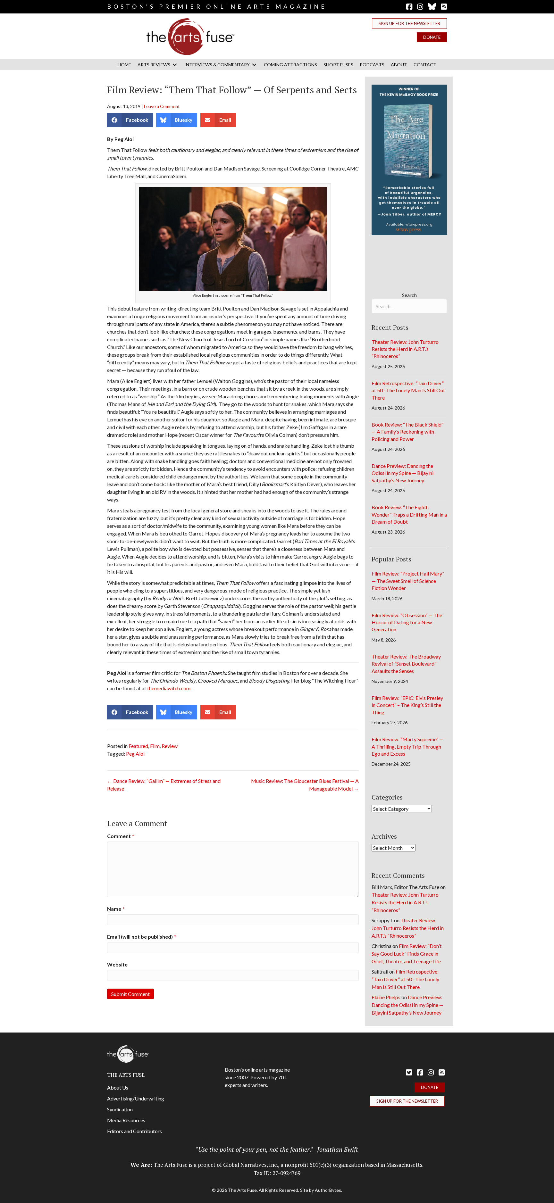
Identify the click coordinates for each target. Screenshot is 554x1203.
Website (117, 964)
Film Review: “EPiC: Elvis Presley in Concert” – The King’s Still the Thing (407, 705)
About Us (117, 1087)
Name (116, 909)
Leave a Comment (162, 106)
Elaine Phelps (386, 997)
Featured (138, 746)
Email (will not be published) (141, 936)
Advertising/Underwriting (135, 1098)
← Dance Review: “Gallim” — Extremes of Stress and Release (164, 785)
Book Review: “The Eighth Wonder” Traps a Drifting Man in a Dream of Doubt (409, 514)
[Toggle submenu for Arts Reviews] (175, 64)
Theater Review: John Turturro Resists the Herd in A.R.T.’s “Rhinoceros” (405, 349)
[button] (409, 23)
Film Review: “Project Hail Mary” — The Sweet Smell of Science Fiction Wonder (408, 580)
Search (409, 295)
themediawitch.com (168, 688)
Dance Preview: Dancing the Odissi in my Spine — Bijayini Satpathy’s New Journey (402, 473)
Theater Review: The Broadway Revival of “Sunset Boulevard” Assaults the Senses (406, 663)
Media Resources (126, 1120)
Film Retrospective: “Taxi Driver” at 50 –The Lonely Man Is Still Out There (408, 390)
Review (170, 746)
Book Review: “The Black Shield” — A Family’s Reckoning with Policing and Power (407, 431)
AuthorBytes (328, 1190)
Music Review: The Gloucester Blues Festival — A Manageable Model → (305, 785)
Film (155, 746)
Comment (120, 836)
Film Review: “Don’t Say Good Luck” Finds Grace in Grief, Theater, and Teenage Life (406, 953)
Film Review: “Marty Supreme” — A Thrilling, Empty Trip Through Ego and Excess (407, 746)
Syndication (120, 1109)
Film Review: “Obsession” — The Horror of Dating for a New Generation (407, 622)
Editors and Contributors (134, 1131)
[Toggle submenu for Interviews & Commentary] (254, 64)
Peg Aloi (135, 754)
